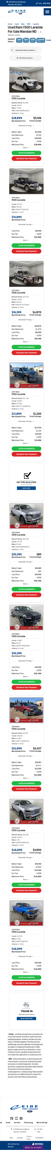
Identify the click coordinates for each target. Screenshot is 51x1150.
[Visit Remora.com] (37, 1144)
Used (8, 1123)
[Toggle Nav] (47, 11)
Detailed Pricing (24, 126)
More (25, 148)
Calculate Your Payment (26, 158)
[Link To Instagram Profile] (21, 1118)
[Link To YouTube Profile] (16, 1118)
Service (17, 1123)
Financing (28, 1123)
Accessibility (39, 1138)
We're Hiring (41, 1123)
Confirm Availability (26, 153)
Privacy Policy (29, 1137)
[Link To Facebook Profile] (12, 1118)
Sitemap (20, 1138)
